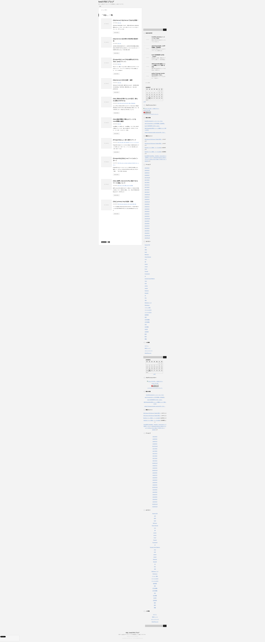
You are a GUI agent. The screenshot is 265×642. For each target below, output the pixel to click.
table (131, 204)
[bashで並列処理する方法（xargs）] (147, 60)
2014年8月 (147, 223)
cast (122, 103)
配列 (146, 334)
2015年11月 (147, 201)
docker (146, 264)
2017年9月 (147, 180)
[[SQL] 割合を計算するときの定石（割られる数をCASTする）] (106, 108)
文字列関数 (147, 319)
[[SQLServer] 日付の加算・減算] (106, 89)
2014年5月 (147, 230)
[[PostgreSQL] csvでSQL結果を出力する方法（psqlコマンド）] (106, 68)
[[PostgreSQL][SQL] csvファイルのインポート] (106, 167)
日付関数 (147, 326)
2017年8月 (147, 182)
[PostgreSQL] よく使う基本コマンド (124, 140)
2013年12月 (147, 235)
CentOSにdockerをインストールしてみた (154, 121)
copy (122, 163)
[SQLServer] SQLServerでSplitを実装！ (126, 20)
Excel (146, 269)
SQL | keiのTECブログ (132, 632)
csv (124, 163)
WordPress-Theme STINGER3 (132, 636)
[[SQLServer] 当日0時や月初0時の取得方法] (106, 48)
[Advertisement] (112, 228)
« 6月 (144, 101)
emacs (146, 266)
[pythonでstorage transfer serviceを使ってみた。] (147, 79)
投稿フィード (148, 348)
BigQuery (147, 254)
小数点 (129, 103)
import (126, 163)
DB (118, 22)
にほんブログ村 (146, 110)
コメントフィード (148, 350)
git (145, 276)
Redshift (146, 293)
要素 (132, 185)
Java (146, 281)
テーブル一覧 (136, 142)
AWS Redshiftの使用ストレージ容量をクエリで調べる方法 (158, 65)
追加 (135, 204)
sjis (136, 163)
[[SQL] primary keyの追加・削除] (106, 210)
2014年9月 (147, 221)
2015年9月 (147, 204)
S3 (145, 295)
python (146, 285)
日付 (146, 324)
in (121, 185)
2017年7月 (147, 184)
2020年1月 (147, 172)
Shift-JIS (133, 163)
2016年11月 (147, 194)
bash (146, 252)
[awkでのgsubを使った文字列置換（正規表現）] (147, 51)
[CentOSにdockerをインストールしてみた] (147, 42)
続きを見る (116, 32)
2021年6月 (147, 168)
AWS (146, 249)
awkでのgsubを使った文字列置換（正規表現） (155, 123)
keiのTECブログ (106, 2)
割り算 (126, 103)
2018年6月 (147, 175)
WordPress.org (148, 353)
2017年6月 (147, 187)
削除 (133, 204)
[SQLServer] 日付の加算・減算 (122, 80)
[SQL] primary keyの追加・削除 (123, 201)
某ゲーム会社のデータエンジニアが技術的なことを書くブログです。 (132, 634)
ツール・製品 (148, 307)
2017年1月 (147, 192)
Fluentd (146, 271)
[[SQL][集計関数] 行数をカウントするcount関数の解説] (106, 128)
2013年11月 (147, 238)
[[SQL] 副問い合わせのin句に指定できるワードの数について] (106, 190)
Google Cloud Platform (150, 278)
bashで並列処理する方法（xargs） (152, 125)
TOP (100, 6)
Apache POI (147, 244)
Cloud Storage (148, 256)
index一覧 (123, 142)
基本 (146, 317)
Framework (147, 273)
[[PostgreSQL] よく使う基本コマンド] (106, 149)
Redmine (147, 290)
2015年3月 (147, 216)
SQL (120, 22)
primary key (125, 204)
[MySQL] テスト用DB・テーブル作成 (153, 147)
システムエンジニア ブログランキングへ (150, 114)
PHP (146, 283)
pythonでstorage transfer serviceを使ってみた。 (155, 132)
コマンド (131, 142)
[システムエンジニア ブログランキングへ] (147, 112)
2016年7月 (147, 196)
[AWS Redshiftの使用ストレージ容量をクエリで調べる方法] (147, 69)
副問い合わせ (126, 185)
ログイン (147, 345)
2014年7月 (147, 225)
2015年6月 (147, 209)
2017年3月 (147, 189)
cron (146, 259)
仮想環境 (147, 314)
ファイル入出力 (148, 310)
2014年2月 (147, 233)
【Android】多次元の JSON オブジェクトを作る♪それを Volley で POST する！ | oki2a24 (156, 159)
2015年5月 (147, 211)
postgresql (127, 142)
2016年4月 (147, 199)
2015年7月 (147, 206)
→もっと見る (147, 82)
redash (146, 288)
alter (122, 204)
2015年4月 (147, 213)
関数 (146, 339)
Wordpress (147, 305)
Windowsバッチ (148, 302)
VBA (146, 300)
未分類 (146, 329)
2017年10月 (147, 177)
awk (145, 247)
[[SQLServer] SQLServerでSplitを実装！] (106, 29)
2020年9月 (147, 170)
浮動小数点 (133, 103)
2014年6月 (147, 228)
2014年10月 (147, 218)
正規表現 (147, 331)
